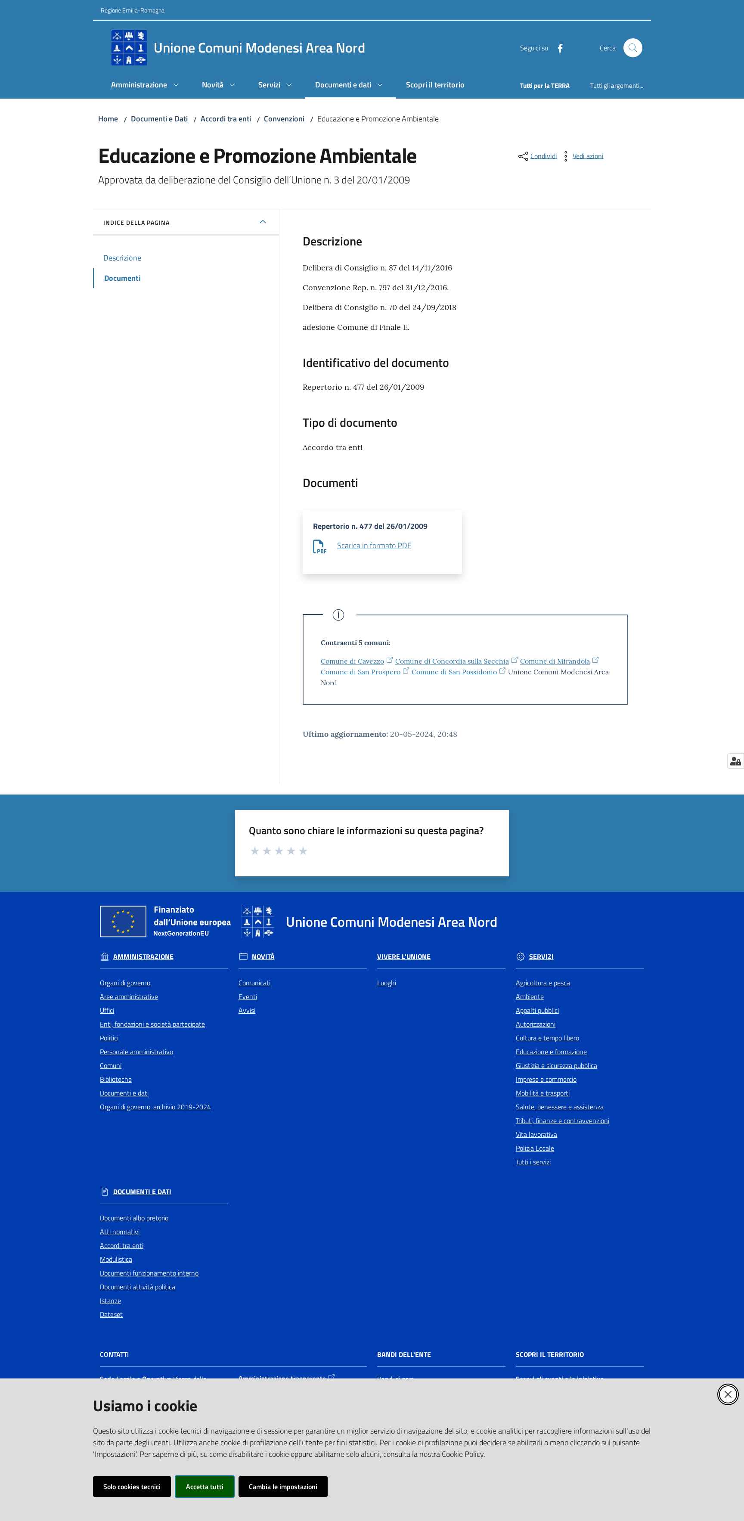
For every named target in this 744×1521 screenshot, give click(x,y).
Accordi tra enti (226, 118)
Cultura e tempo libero (547, 1038)
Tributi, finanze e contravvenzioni (562, 1120)
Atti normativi (120, 1231)
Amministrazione (143, 957)
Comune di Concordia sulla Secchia (452, 661)
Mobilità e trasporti (543, 1093)
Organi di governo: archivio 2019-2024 (155, 1107)
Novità (263, 957)
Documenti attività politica (137, 1287)
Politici (109, 1038)
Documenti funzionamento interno (149, 1273)
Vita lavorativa (536, 1134)
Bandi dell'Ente (404, 1355)
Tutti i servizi (533, 1162)
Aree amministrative (129, 996)
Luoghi (386, 983)
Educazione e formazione (551, 1051)
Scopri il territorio (550, 1355)
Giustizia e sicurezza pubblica (556, 1065)
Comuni (110, 1065)
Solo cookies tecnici (132, 1486)
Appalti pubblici (537, 1010)
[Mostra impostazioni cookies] (735, 761)
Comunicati (254, 983)
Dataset (111, 1314)
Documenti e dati (124, 1093)
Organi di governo (125, 983)
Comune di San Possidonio (454, 671)
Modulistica (116, 1259)
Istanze (110, 1300)
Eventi (248, 996)
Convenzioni (284, 118)
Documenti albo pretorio (134, 1218)
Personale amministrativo (136, 1051)
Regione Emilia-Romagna (132, 10)
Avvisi (247, 1010)
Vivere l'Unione (404, 957)
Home (108, 118)
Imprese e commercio (546, 1079)
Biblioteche (116, 1079)
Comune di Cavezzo (352, 661)
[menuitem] (146, 85)
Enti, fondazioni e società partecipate (152, 1024)
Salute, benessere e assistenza (560, 1107)
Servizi (541, 957)
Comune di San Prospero (360, 671)
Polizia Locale (535, 1148)
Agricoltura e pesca (543, 983)
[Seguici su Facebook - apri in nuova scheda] (556, 47)
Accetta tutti (204, 1486)
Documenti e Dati (159, 118)
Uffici (107, 1010)
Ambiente (530, 996)
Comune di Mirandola (555, 661)
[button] (633, 47)
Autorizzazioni (535, 1024)
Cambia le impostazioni (283, 1486)
